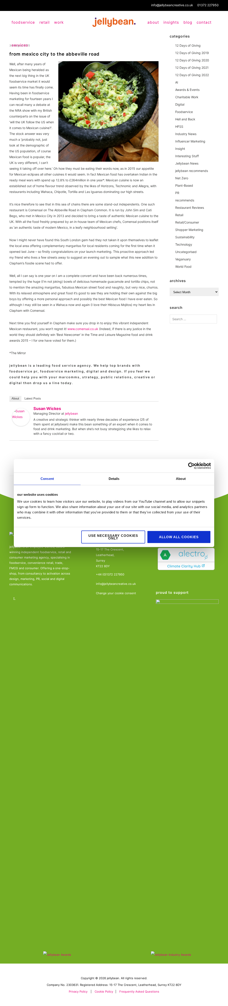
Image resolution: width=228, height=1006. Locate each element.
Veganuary (183, 259)
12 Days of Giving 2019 (192, 53)
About (153, 22)
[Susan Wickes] (21, 417)
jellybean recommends (191, 171)
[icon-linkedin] (15, 599)
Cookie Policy (104, 991)
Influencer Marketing (190, 141)
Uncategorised (186, 252)
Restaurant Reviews (189, 207)
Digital (179, 104)
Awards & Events (187, 90)
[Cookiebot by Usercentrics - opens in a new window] (191, 465)
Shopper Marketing (189, 230)
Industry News (185, 134)
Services (20, 45)
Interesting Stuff (187, 156)
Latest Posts (32, 398)
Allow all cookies (179, 537)
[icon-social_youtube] (40, 599)
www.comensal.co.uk (82, 329)
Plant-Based (184, 185)
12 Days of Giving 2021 (192, 67)
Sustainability (185, 237)
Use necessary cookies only (113, 537)
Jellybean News (186, 163)
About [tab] (181, 478)
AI (176, 82)
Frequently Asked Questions (139, 991)
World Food (183, 266)
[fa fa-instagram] (28, 599)
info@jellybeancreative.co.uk (172, 5)
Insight (180, 149)
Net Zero (181, 178)
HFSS (179, 126)
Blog (187, 22)
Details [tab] (114, 478)
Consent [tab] (47, 478)
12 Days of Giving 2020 (192, 60)
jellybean (71, 413)
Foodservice (184, 112)
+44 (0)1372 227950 (110, 574)
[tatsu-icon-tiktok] (52, 599)
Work (59, 22)
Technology (183, 244)
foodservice (23, 22)
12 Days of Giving (188, 45)
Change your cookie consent (116, 593)
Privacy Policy (78, 991)
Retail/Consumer (187, 222)
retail (44, 22)
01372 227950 (208, 5)
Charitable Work (186, 97)
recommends (184, 200)
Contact (204, 22)
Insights (171, 22)
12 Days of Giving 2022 (192, 75)
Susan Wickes (47, 408)
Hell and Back (185, 119)
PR (177, 193)
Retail (179, 215)
